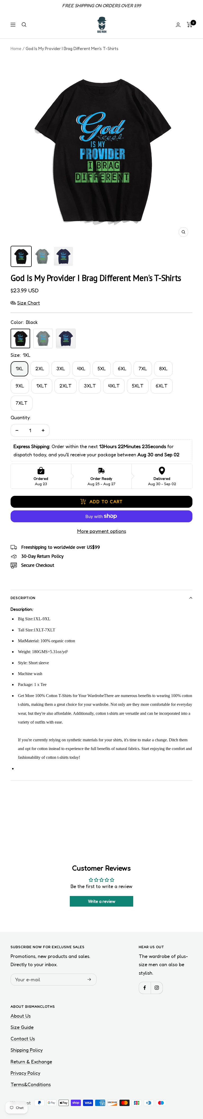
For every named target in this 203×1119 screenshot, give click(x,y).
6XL (122, 368)
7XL (143, 368)
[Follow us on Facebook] (145, 988)
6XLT (162, 386)
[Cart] (189, 24)
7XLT (21, 403)
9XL (20, 386)
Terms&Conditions (31, 1084)
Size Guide (22, 1027)
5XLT (138, 386)
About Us (21, 1016)
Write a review (101, 901)
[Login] (178, 25)
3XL (60, 368)
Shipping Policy (27, 1050)
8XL (163, 368)
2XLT (65, 386)
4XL (81, 368)
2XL (39, 368)
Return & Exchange (31, 1061)
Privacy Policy (25, 1073)
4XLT (114, 386)
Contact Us (23, 1038)
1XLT (41, 386)
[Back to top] (180, 1083)
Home (16, 48)
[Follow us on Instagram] (157, 988)
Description (23, 598)
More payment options (101, 531)
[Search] (24, 24)
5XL (102, 368)
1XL (19, 368)
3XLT (90, 386)
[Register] (89, 979)
